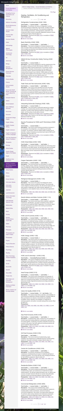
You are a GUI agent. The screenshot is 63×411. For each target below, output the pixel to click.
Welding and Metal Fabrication (10, 285)
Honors (7, 176)
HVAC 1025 (50, 209)
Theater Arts (9, 276)
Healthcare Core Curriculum (10, 159)
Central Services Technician (10, 72)
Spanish (8, 269)
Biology (7, 64)
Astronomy (8, 60)
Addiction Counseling (11, 22)
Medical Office (9, 208)
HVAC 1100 (38, 284)
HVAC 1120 (32, 285)
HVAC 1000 (32, 192)
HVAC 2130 (30, 398)
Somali (7, 263)
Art (6, 57)
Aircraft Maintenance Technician (11, 26)
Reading (8, 253)
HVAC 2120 (50, 397)
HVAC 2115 (44, 397)
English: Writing (9, 122)
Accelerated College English (11, 118)
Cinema (8, 82)
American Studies (10, 39)
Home (7, 5)
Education (8, 114)
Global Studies (9, 148)
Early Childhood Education (10, 107)
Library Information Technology (10, 196)
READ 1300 (39, 35)
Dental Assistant (10, 103)
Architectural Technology (9, 53)
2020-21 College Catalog (28, 7)
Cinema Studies (10, 79)
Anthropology (9, 45)
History (7, 173)
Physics (8, 240)
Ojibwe (7, 223)
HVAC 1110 (50, 284)
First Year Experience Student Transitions (11, 138)
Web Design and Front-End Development (10, 280)
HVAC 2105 (32, 397)
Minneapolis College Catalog (10, 2)
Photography (9, 237)
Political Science (10, 246)
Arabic (7, 42)
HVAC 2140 (38, 398)
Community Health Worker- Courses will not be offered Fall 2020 (11, 92)
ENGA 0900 (28, 98)
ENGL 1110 (39, 96)
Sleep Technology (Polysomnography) (10, 256)
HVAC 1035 (52, 192)
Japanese (8, 190)
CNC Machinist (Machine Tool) (9, 201)
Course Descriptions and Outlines (11, 9)
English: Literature (10, 130)
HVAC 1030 (24, 210)
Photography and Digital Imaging (10, 233)
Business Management (9, 67)
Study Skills (8, 273)
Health (7, 156)
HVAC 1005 (46, 115)
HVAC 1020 (44, 192)
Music (7, 211)
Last (45, 19)
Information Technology (9, 185)
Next (42, 19)
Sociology (8, 260)
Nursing (8, 214)
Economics (8, 111)
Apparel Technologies (9, 49)
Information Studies (10, 182)
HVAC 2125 (24, 398)
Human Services (10, 179)
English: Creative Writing (10, 126)
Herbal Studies (9, 170)
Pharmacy (8, 226)
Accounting (8, 19)
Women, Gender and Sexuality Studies (11, 290)
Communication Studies (10, 86)
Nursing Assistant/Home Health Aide (10, 219)
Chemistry (8, 76)
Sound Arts (8, 266)
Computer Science (10, 97)
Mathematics (9, 205)
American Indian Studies (10, 30)
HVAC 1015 (32, 284)
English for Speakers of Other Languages (11, 133)
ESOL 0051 (35, 98)
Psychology (8, 249)
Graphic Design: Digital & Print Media (11, 152)
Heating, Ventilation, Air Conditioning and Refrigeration (11, 165)
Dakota (7, 100)
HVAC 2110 (38, 397)
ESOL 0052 (28, 37)
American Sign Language (9, 35)
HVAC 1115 (24, 285)
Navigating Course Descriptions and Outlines (10, 14)
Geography (8, 142)
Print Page (53, 12)
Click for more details (27, 38)
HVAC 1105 (44, 284)
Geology (8, 145)
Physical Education (10, 243)
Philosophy (8, 230)
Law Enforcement (10, 193)
